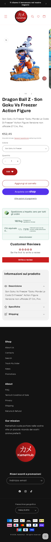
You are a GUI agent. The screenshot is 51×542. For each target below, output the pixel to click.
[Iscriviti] (41, 480)
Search (8, 358)
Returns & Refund (13, 411)
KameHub (21, 535)
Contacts (9, 353)
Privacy (8, 400)
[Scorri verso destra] (31, 94)
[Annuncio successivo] (46, 4)
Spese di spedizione (21, 138)
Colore (5, 143)
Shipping (9, 406)
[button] (6, 16)
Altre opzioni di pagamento (25, 198)
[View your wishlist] (38, 16)
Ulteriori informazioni (25, 237)
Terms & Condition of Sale (17, 395)
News (7, 369)
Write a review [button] (25, 260)
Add (8, 171)
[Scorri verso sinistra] (19, 94)
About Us (9, 347)
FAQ (7, 390)
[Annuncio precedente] (5, 4)
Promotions (10, 374)
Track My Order (12, 363)
